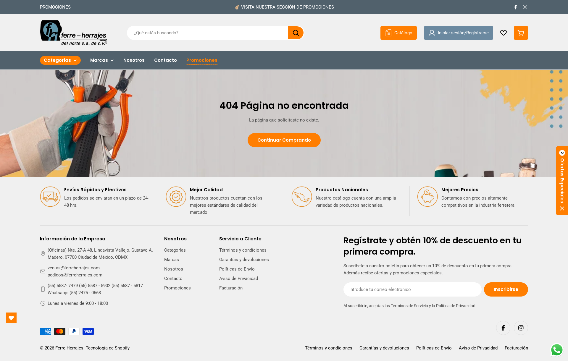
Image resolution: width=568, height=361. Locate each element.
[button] (562, 180)
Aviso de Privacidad (478, 348)
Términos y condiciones (328, 348)
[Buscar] (296, 32)
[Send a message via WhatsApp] (557, 350)
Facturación (516, 348)
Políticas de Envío (434, 348)
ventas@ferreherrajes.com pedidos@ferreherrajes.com (75, 271)
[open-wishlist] (11, 318)
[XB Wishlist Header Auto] (503, 33)
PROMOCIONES (55, 7)
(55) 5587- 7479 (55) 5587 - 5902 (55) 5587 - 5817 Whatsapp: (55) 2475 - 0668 (95, 289)
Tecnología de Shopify (108, 348)
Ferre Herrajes (69, 348)
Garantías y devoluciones (384, 348)
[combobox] (215, 33)
